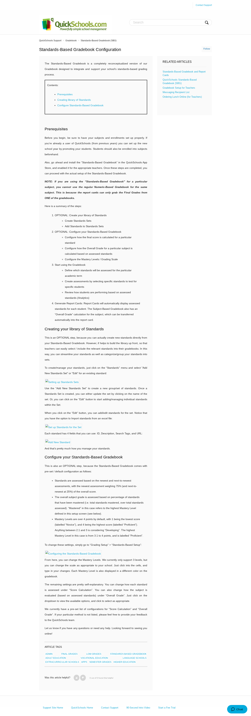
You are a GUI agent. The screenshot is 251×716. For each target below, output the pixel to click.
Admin (49, 654)
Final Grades (69, 654)
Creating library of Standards (74, 99)
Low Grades (93, 654)
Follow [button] (206, 49)
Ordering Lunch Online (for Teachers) (182, 96)
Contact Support (204, 5)
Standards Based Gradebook (128, 654)
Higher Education (125, 662)
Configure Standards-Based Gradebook (80, 105)
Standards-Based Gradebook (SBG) (98, 40)
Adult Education (55, 658)
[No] (83, 678)
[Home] (75, 24)
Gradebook (71, 40)
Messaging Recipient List (176, 92)
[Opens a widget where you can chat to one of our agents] (237, 709)
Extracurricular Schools (62, 662)
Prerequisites (65, 94)
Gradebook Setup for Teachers (179, 87)
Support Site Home (53, 707)
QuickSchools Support (50, 40)
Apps (84, 662)
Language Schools (134, 658)
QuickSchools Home (82, 707)
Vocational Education (94, 658)
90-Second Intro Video (138, 707)
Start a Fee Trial (166, 707)
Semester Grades (100, 662)
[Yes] (76, 678)
